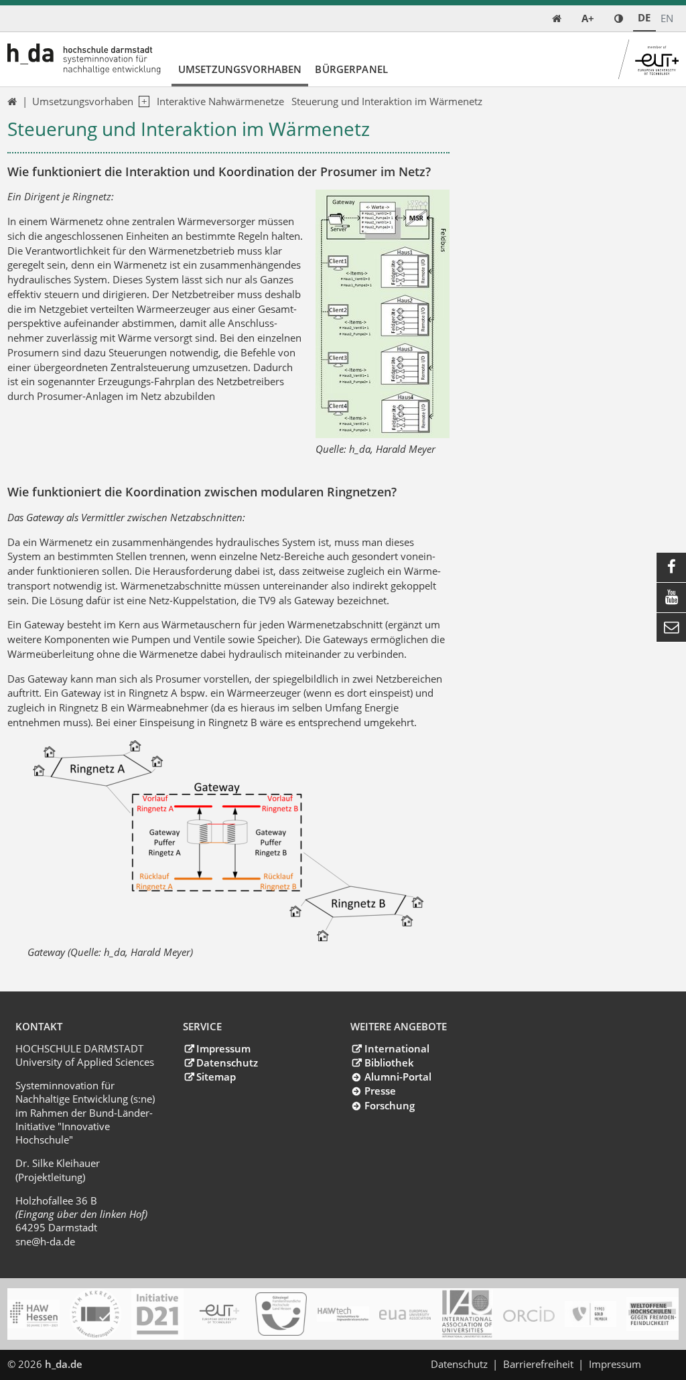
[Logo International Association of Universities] (466, 1314)
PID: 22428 (116, 1364)
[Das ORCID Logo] (529, 1314)
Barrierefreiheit (538, 1364)
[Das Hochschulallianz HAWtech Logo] (342, 1314)
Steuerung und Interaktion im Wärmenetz (386, 101)
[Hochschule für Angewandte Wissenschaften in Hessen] (33, 1314)
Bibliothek (388, 1062)
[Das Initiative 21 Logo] (157, 1314)
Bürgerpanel (351, 69)
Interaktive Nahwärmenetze (220, 101)
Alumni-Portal (397, 1076)
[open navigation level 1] (141, 101)
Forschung (389, 1105)
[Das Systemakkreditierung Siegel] (95, 1314)
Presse (379, 1090)
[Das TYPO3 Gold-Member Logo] (590, 1314)
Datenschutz (227, 1062)
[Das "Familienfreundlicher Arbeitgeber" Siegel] (281, 1314)
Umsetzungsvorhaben (240, 69)
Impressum (223, 1048)
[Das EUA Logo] (405, 1314)
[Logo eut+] (219, 1314)
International (396, 1048)
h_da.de (63, 1364)
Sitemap (216, 1076)
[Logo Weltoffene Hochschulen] (652, 1314)
